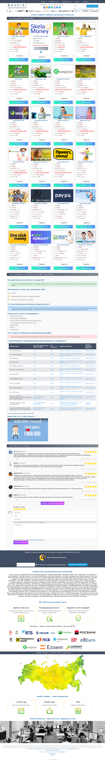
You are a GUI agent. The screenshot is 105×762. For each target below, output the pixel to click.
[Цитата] (36, 522)
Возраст (81, 172)
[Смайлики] (38, 522)
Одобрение (14, 51)
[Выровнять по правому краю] (27, 522)
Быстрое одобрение (17, 170)
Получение (16, 91)
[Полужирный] (14, 522)
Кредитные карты (66, 1)
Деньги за (14, 211)
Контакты (52, 755)
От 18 (14, 255)
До (13, 38)
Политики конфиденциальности (72, 748)
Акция (18, 47)
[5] (91, 452)
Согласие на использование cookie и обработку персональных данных (43, 748)
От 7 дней (82, 249)
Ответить (83, 459)
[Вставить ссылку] (32, 522)
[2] (15, 509)
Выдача (37, 91)
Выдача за (81, 211)
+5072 (16, 499)
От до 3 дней (82, 253)
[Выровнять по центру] (25, 522)
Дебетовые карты (54, 1)
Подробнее (19, 55)
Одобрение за (38, 211)
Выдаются (60, 213)
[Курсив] (17, 522)
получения (82, 174)
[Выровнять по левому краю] (23, 522)
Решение (15, 44)
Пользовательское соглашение (52, 750)
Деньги (14, 49)
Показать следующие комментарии (52, 503)
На (57, 249)
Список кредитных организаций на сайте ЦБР (21, 413)
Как (58, 216)
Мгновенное (15, 128)
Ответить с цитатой (91, 459)
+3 (16, 482)
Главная (43, 1)
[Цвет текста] (29, 522)
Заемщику (85, 1)
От (35, 255)
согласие (79, 9)
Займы (77, 1)
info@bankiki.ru (62, 751)
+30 (16, 469)
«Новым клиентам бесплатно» (41, 45)
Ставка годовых (61, 209)
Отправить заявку (20, 59)
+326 (16, 459)
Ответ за (81, 170)
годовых (15, 42)
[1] (14, 509)
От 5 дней (16, 40)
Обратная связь (52, 753)
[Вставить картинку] (34, 522)
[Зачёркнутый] (21, 522)
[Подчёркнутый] (19, 522)
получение (39, 257)
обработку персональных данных (91, 9)
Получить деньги (42, 61)
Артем (16, 451)
